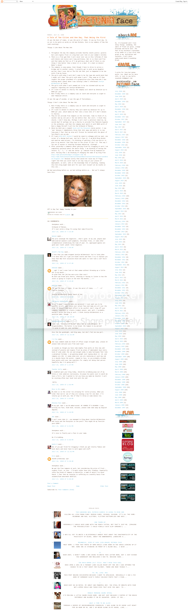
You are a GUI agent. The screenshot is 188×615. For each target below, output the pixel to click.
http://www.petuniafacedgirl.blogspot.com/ (67, 155)
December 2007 (120, 407)
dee (53, 416)
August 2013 (119, 237)
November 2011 (120, 290)
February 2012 (120, 282)
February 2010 (120, 344)
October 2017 (119, 119)
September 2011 (120, 295)
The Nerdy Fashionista (60, 301)
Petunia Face (56, 403)
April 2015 (119, 191)
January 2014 (119, 224)
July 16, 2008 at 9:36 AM (62, 461)
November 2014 (120, 203)
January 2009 (119, 377)
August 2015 (119, 180)
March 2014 (119, 219)
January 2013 (119, 254)
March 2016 (119, 163)
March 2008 (119, 402)
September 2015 (120, 178)
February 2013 (120, 252)
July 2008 (118, 392)
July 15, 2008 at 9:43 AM (62, 297)
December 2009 (120, 349)
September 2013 (120, 234)
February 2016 (120, 165)
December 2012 (120, 257)
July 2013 (118, 239)
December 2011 (120, 288)
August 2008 (119, 390)
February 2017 (120, 135)
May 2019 (118, 104)
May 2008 (118, 397)
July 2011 (118, 300)
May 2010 (118, 336)
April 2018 (119, 114)
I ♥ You (54, 339)
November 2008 (120, 382)
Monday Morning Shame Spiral (100, 593)
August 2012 (119, 267)
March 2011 (119, 311)
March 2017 (119, 132)
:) (100, 532)
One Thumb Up (99, 522)
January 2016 (119, 168)
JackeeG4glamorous (58, 321)
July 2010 (118, 331)
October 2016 (119, 145)
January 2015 (119, 198)
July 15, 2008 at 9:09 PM (62, 440)
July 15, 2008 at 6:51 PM (62, 426)
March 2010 (119, 341)
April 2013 (119, 247)
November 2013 (120, 229)
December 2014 (120, 201)
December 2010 (120, 318)
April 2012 (119, 277)
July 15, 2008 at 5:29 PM (62, 412)
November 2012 (120, 260)
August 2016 (119, 150)
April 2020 (119, 99)
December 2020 (120, 94)
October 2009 (119, 354)
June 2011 (118, 303)
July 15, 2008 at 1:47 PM (62, 365)
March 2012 (119, 280)
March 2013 (119, 249)
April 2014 (119, 216)
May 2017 (118, 127)
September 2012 (120, 265)
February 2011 (120, 313)
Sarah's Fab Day (58, 252)
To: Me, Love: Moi (100, 573)
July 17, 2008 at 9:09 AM (62, 479)
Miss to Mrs (56, 389)
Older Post (104, 486)
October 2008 (119, 385)
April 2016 (119, 160)
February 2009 (120, 374)
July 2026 (118, 91)
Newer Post (51, 486)
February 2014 (120, 221)
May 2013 (118, 244)
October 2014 (119, 206)
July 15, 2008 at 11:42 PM (63, 451)
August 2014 (119, 211)
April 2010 (119, 339)
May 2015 (118, 188)
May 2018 (118, 112)
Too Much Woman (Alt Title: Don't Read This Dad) (100, 562)
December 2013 (120, 226)
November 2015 (120, 173)
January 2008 (119, 405)
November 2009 (120, 351)
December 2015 (120, 170)
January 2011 (119, 316)
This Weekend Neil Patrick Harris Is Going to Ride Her (100, 512)
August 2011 (119, 298)
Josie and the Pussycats (82, 128)
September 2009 (120, 356)
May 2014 (118, 214)
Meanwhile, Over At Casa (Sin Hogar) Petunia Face (100, 542)
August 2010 (119, 328)
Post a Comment (52, 483)
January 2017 (119, 137)
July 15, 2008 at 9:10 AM (62, 281)
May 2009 (118, 367)
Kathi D (54, 444)
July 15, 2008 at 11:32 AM (63, 335)
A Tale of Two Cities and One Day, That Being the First (76, 38)
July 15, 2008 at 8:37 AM (62, 263)
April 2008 (119, 400)
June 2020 (118, 96)
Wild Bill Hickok (66, 136)
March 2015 (119, 193)
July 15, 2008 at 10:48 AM (63, 317)
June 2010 (118, 333)
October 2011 (119, 293)
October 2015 (119, 175)
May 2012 (118, 275)
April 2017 (119, 129)
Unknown (54, 268)
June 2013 (118, 242)
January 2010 (119, 346)
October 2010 (119, 323)
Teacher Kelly (57, 369)
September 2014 (120, 208)
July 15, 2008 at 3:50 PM (62, 398)
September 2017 (120, 122)
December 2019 (120, 101)
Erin (53, 456)
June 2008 (118, 395)
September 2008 (120, 387)
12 (100, 552)
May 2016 (118, 157)
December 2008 (120, 379)
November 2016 (120, 142)
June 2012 (118, 272)
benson (54, 236)
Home (77, 486)
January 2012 (119, 285)
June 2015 (118, 186)
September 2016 (120, 147)
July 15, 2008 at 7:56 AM (62, 247)
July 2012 (118, 270)
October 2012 (119, 262)
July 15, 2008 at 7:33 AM (62, 232)
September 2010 (120, 326)
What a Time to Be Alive (99, 603)
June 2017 (118, 124)
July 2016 (118, 152)
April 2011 (119, 308)
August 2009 (119, 359)
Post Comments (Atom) (66, 489)
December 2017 (120, 117)
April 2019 (119, 106)
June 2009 (118, 364)
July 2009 (118, 362)
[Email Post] (72, 214)
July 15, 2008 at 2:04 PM (62, 385)
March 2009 (119, 372)
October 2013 (119, 231)
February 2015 (120, 196)
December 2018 (120, 109)
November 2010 (120, 321)
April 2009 (119, 369)
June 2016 (118, 155)
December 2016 (120, 140)
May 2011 (118, 305)
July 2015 (118, 183)
